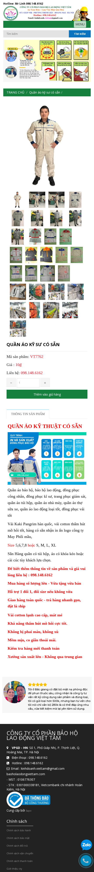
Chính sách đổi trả (17, 845)
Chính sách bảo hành (19, 830)
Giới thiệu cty (14, 868)
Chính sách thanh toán (20, 861)
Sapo (28, 810)
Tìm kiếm (80, 33)
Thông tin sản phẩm (28, 414)
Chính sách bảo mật (18, 838)
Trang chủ (15, 92)
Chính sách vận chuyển (20, 853)
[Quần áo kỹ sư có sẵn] (18, 200)
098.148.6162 (34, 3)
